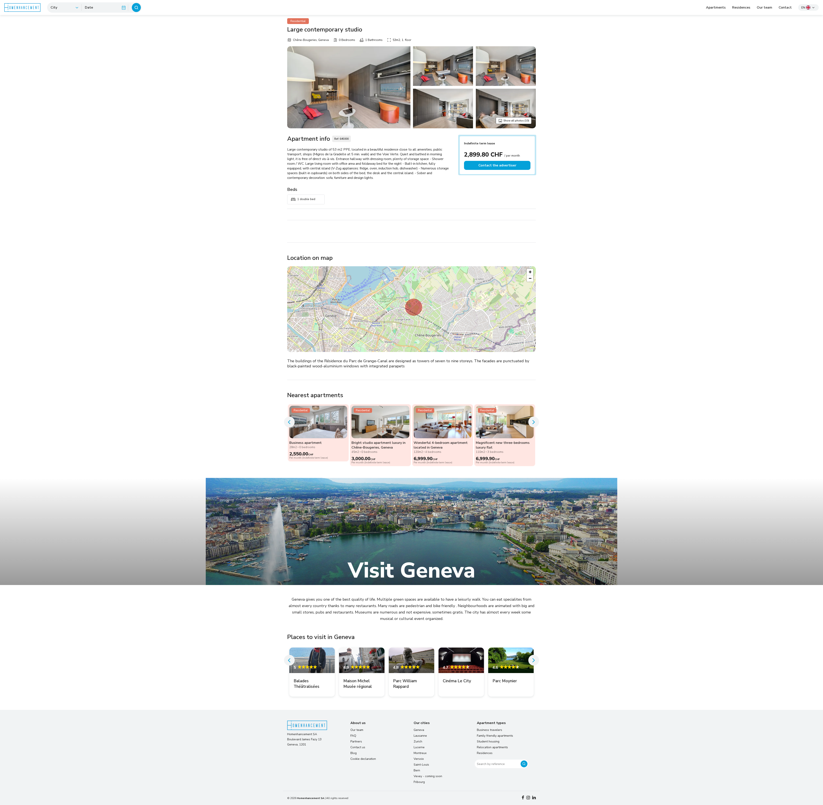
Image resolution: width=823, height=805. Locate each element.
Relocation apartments (492, 747)
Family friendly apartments (495, 736)
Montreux (420, 753)
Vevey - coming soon (428, 776)
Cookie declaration (363, 759)
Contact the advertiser (497, 165)
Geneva (419, 730)
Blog (353, 753)
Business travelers (489, 730)
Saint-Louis (421, 765)
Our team (764, 7)
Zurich (418, 741)
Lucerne (419, 747)
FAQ (353, 736)
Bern (417, 770)
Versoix (419, 759)
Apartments (716, 7)
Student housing (488, 741)
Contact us (357, 747)
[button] (413, 307)
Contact (785, 7)
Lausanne (420, 736)
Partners (356, 741)
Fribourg (419, 782)
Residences (741, 7)
